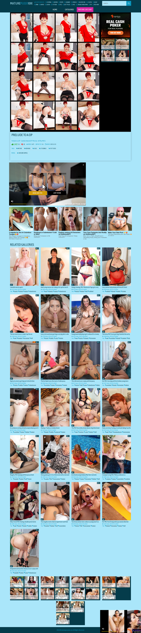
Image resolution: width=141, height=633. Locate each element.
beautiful (16, 572)
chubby (118, 291)
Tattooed (53, 148)
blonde (21, 291)
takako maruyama (82, 4)
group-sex (57, 432)
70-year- (54, 4)
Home (55, 9)
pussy (85, 385)
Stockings (43, 148)
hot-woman (26, 338)
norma (56, 2)
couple (90, 2)
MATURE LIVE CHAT (85, 9)
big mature (82, 2)
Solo (35, 148)
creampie (124, 338)
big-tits (16, 291)
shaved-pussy (32, 291)
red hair (96, 4)
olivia (48, 4)
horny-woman (126, 432)
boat (95, 2)
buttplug (67, 4)
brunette (20, 338)
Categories (69, 9)
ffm (51, 479)
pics (60, 4)
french (75, 2)
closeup (124, 291)
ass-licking (112, 338)
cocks (56, 338)
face (73, 4)
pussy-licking (120, 479)
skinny (98, 385)
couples (47, 479)
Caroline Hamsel (23, 153)
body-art (81, 432)
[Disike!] (22, 144)
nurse (42, 4)
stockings (127, 479)
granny (68, 2)
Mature (19, 148)
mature (26, 291)
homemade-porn (118, 432)
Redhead (27, 148)
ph (91, 4)
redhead (91, 291)
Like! (15, 144)
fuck (129, 338)
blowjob (51, 291)
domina (49, 2)
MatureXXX (21, 3)
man (37, 4)
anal (46, 291)
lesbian (127, 385)
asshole (108, 291)
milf (87, 291)
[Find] (128, 3)
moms (61, 2)
